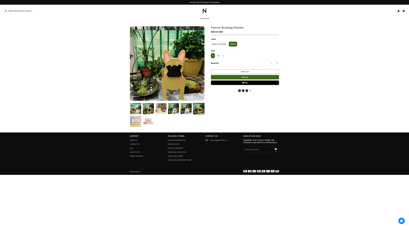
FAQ (131, 148)
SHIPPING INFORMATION (177, 140)
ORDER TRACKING (136, 156)
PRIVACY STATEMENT (175, 148)
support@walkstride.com (218, 140)
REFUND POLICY (174, 144)
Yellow (233, 44)
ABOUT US (134, 140)
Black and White (219, 44)
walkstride (137, 171)
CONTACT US (135, 144)
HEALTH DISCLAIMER (175, 156)
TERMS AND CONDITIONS (177, 152)
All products (204, 18)
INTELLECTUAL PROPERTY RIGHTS (180, 160)
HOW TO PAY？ (135, 152)
